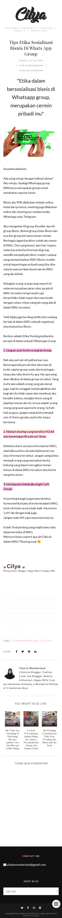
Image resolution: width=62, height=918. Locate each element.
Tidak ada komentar (31, 70)
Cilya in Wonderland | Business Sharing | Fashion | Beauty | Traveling (35, 914)
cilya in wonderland (25, 640)
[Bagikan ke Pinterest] (29, 651)
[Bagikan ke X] (22, 651)
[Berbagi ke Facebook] (16, 651)
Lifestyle (45, 640)
